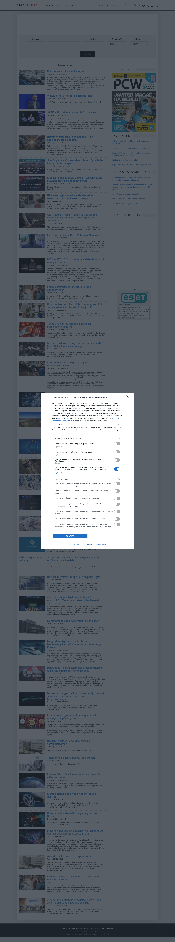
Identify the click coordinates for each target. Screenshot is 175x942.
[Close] (128, 397)
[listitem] (87, 438)
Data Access (87, 544)
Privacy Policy (101, 544)
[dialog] (87, 471)
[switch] (117, 443)
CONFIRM (70, 536)
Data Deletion (74, 544)
